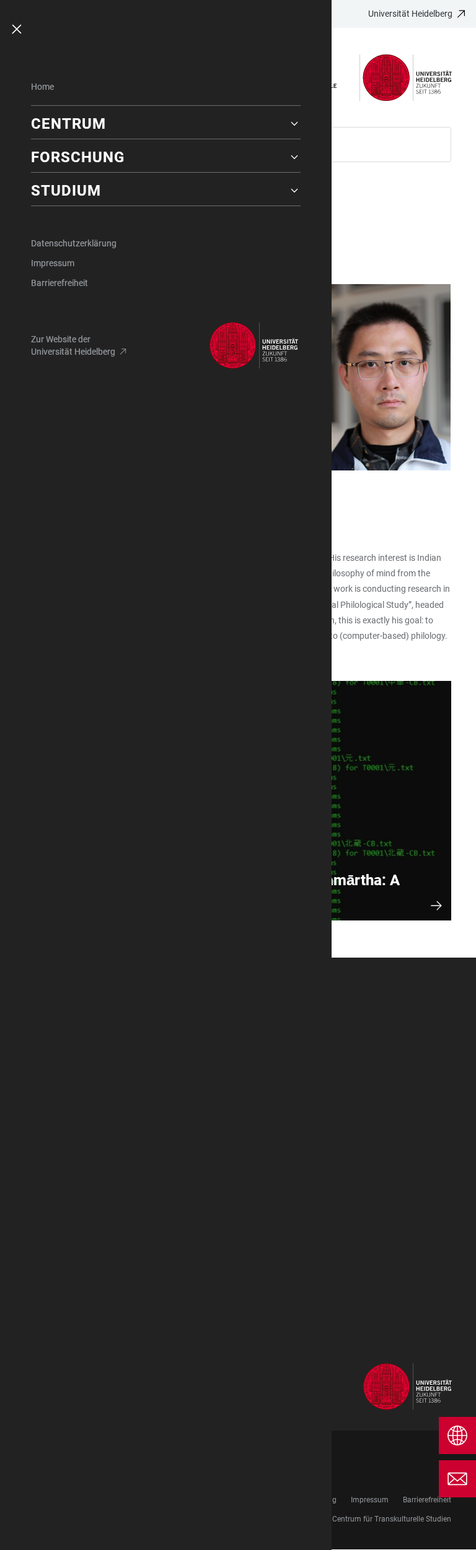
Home (42, 87)
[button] (166, 124)
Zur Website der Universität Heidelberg (73, 345)
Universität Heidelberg (410, 14)
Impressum (52, 263)
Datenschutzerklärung (74, 243)
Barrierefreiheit (59, 283)
